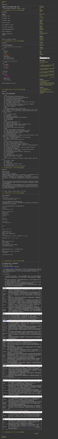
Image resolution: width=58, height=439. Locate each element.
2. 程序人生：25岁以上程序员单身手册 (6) (45, 89)
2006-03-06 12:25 (8, 260)
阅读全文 (23, 8)
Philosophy (41, 45)
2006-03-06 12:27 (8, 192)
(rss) (47, 33)
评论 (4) (19, 260)
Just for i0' (4, 1)
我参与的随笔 (41, 23)
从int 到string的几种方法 (7, 45)
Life (40, 44)
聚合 (40, 10)
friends (41, 53)
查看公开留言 (41, 28)
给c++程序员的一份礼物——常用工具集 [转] (10, 263)
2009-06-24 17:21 (8, 10)
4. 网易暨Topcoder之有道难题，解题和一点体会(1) (47, 91)
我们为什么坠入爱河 (5, 171)
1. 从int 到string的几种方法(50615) (44, 80)
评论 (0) (18, 40)
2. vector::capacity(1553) (43, 81)
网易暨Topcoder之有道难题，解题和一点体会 (10, 6)
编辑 (21, 10)
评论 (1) (19, 10)
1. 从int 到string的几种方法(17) (44, 88)
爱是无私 (3, 14)
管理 (40, 11)
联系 (40, 9)
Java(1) (41, 34)
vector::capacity (6, 195)
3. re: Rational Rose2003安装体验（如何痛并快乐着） (47, 68)
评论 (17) (19, 89)
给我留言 (41, 27)
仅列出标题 (36, 433)
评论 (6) (18, 167)
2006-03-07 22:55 (8, 167)
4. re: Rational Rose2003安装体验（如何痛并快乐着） (47, 71)
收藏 (23, 10)
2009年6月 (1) (42, 37)
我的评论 (41, 22)
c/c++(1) (41, 43)
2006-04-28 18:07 (8, 40)
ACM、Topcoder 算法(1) (43, 33)
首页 (40, 8)
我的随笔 (41, 21)
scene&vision (41, 54)
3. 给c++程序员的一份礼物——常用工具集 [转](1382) (47, 82)
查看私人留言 (41, 29)
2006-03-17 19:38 (8, 89)
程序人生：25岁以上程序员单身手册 (8, 93)
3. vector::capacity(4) (43, 90)
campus (41, 52)
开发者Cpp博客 (42, 7)
